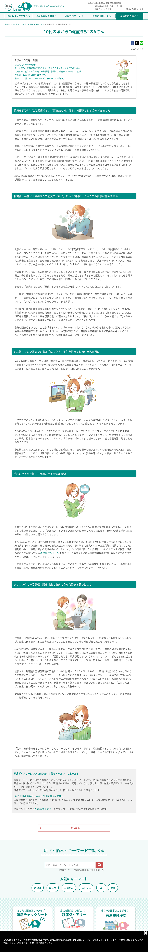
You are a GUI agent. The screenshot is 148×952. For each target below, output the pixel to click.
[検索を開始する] (99, 865)
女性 (113, 887)
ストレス (86, 887)
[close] (145, 933)
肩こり (52, 887)
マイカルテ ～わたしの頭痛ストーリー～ (28, 24)
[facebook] (132, 43)
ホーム (7, 24)
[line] (141, 43)
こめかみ (68, 887)
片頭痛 (37, 887)
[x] (137, 43)
